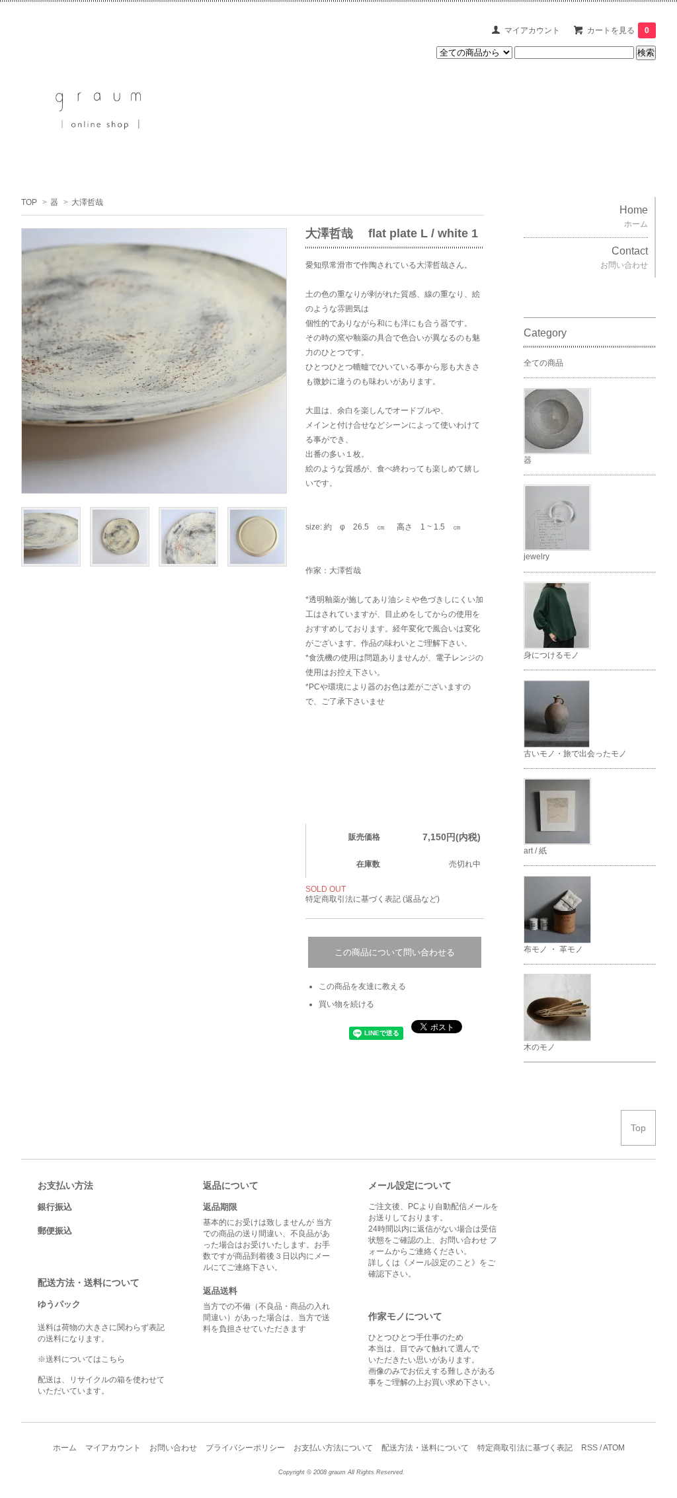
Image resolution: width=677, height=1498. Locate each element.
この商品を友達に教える (362, 986)
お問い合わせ (173, 1447)
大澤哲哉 (87, 202)
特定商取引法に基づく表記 (525, 1447)
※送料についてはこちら (81, 1359)
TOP (29, 202)
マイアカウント (532, 30)
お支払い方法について (333, 1447)
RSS (589, 1447)
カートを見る (618, 30)
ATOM (614, 1447)
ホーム (65, 1447)
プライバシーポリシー (245, 1447)
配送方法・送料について (425, 1447)
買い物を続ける (346, 1004)
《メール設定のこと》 (439, 1262)
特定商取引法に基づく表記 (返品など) (372, 899)
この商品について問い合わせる (395, 952)
